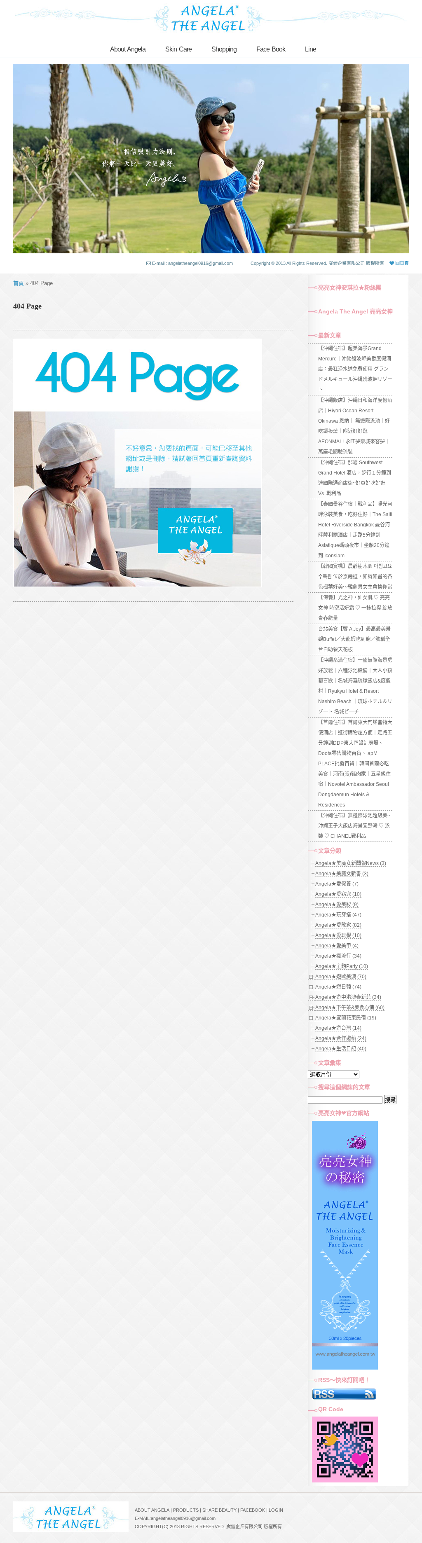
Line (310, 49)
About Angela (127, 49)
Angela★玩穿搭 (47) (338, 915)
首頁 (18, 283)
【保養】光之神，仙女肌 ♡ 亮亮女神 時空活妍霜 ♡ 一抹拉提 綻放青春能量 (355, 608)
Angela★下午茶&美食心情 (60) (349, 1007)
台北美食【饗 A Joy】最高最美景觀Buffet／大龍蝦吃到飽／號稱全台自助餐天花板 (354, 639)
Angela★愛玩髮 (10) (338, 935)
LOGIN (276, 1510)
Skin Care (178, 49)
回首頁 (401, 263)
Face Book (270, 49)
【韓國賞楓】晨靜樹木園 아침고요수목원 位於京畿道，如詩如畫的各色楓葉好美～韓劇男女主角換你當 (355, 576)
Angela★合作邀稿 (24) (340, 1038)
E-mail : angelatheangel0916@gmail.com (192, 263)
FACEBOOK (252, 1510)
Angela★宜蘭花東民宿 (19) (345, 1018)
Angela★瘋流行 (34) (338, 956)
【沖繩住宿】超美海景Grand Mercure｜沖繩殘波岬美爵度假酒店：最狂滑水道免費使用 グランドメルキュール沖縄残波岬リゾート (355, 369)
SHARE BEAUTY (219, 1510)
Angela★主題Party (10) (341, 966)
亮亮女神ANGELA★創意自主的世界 (211, 17)
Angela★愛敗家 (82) (338, 925)
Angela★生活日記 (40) (340, 1049)
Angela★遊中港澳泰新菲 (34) (348, 997)
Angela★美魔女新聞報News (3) (350, 863)
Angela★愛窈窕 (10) (338, 894)
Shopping (224, 49)
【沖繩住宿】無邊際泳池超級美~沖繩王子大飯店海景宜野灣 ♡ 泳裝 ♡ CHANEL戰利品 (354, 826)
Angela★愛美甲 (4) (337, 946)
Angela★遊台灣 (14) (338, 1028)
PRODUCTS (186, 1510)
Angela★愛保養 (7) (337, 884)
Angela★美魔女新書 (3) (341, 874)
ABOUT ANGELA (152, 1510)
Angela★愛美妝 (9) (337, 904)
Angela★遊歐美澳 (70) (340, 977)
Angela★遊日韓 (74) (338, 987)
